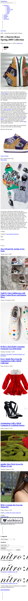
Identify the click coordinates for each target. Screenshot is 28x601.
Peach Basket (4, 159)
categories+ (6, 5)
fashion (8, 8)
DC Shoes (5, 93)
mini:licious (6, 18)
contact (5, 17)
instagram (6, 16)
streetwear (16, 234)
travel (8, 13)
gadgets (8, 10)
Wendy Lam (20, 43)
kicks (7, 234)
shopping (11, 234)
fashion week (10, 9)
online (24, 121)
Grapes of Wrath (7, 109)
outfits (8, 12)
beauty (8, 6)
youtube (5, 14)
